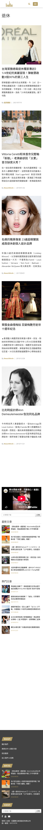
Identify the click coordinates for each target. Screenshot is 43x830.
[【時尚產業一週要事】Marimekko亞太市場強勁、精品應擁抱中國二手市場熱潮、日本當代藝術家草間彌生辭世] (6, 529)
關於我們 (5, 744)
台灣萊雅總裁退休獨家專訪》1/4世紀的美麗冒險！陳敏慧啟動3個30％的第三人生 (20, 73)
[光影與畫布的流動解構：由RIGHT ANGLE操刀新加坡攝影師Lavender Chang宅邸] (6, 570)
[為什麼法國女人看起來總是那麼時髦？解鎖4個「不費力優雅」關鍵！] (6, 539)
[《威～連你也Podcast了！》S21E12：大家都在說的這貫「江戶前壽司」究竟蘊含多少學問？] (6, 550)
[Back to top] (35, 822)
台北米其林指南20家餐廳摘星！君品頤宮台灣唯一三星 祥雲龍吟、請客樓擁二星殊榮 (25, 619)
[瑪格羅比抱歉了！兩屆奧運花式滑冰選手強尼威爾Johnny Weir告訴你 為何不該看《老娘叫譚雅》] (6, 589)
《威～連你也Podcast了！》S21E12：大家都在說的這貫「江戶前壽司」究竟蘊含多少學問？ (25, 549)
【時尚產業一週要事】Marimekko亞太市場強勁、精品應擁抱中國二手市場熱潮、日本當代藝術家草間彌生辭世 (25, 528)
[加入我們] (9, 816)
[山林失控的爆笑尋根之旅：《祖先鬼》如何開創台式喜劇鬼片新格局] (6, 560)
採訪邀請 (5, 753)
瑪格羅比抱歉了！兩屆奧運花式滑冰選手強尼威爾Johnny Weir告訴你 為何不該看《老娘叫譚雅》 (25, 588)
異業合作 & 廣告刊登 (9, 749)
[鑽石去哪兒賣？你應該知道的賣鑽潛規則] (6, 630)
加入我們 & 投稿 (7, 758)
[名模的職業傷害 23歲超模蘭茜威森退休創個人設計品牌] (21, 215)
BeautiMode (9, 188)
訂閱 (38, 515)
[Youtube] (6, 816)
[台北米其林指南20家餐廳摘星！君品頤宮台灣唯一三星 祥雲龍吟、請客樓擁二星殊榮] (6, 619)
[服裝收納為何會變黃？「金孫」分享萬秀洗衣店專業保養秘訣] (6, 599)
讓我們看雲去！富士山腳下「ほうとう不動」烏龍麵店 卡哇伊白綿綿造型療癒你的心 (25, 609)
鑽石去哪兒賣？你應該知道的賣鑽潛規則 (25, 627)
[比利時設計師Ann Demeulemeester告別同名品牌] (21, 386)
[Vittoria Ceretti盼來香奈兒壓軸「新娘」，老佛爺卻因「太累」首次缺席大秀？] (21, 130)
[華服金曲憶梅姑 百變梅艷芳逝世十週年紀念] (21, 300)
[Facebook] (3, 816)
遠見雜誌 (7, 102)
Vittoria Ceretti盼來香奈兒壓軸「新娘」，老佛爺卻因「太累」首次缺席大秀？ (20, 158)
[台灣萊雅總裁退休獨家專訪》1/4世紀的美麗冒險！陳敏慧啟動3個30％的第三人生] (21, 45)
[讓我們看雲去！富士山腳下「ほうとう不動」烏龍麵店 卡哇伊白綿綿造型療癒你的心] (6, 609)
